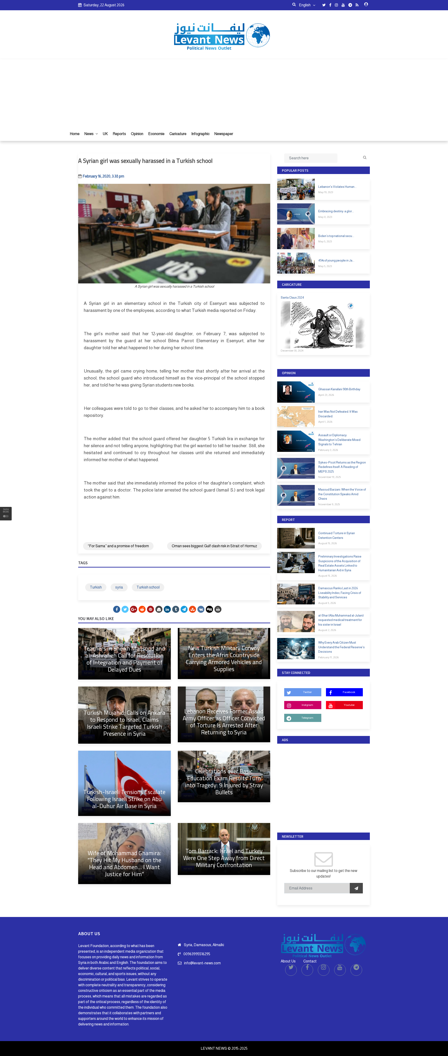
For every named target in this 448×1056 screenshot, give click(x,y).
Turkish (96, 587)
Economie (156, 134)
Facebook (349, 692)
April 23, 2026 (326, 395)
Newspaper (223, 134)
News (89, 134)
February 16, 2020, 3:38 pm (103, 176)
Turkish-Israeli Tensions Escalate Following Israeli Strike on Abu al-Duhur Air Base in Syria (124, 798)
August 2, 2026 (327, 630)
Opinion (137, 134)
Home (75, 134)
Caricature (177, 134)
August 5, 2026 (327, 603)
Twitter (307, 692)
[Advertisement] (224, 92)
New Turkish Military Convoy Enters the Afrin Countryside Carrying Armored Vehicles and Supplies (224, 658)
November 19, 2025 (329, 477)
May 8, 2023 (325, 217)
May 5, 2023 (325, 241)
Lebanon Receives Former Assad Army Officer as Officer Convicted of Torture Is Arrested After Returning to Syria (224, 722)
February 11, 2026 (328, 657)
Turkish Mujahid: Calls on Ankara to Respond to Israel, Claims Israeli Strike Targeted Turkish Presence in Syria (124, 723)
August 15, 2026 (327, 543)
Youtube (349, 705)
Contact (310, 961)
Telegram (307, 717)
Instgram (307, 705)
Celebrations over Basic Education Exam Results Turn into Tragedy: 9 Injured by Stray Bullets (224, 782)
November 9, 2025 (329, 504)
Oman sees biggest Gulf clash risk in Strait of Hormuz (214, 546)
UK (105, 134)
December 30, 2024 (292, 350)
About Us (288, 961)
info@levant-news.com (202, 963)
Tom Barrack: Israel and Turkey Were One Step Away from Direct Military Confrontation (224, 857)
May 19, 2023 (325, 192)
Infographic (200, 134)
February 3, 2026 (328, 450)
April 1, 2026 (325, 421)
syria (119, 587)
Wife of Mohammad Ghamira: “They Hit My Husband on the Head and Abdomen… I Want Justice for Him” (124, 863)
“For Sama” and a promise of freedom (118, 546)
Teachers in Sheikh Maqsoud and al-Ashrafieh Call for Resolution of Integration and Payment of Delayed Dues (124, 659)
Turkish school (148, 587)
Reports (119, 134)
